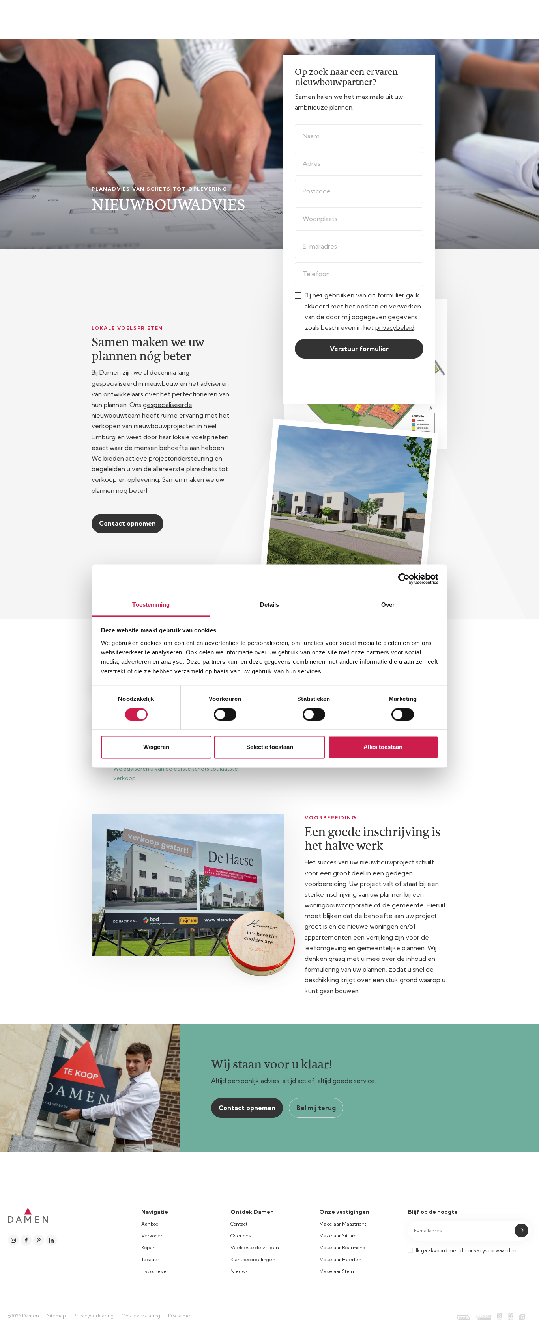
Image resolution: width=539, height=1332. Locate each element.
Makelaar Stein (336, 1271)
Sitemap (56, 1316)
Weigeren (156, 747)
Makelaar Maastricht (342, 1224)
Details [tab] (269, 604)
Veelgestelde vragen (254, 1247)
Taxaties (150, 1259)
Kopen (148, 1247)
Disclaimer (180, 1316)
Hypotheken (155, 1271)
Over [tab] (388, 604)
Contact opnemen (127, 523)
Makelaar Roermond (342, 1247)
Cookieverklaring (141, 1316)
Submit (521, 1230)
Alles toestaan (382, 747)
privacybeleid (394, 327)
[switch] (225, 714)
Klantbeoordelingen (252, 1259)
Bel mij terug (316, 1108)
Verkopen (152, 1236)
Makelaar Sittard (338, 1236)
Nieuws (239, 1271)
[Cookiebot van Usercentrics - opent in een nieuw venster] (403, 579)
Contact (238, 1224)
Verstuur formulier (359, 349)
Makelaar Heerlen (340, 1259)
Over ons (240, 1236)
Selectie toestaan (269, 747)
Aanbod (150, 1224)
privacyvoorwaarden (492, 1250)
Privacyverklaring (93, 1316)
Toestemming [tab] (151, 604)
